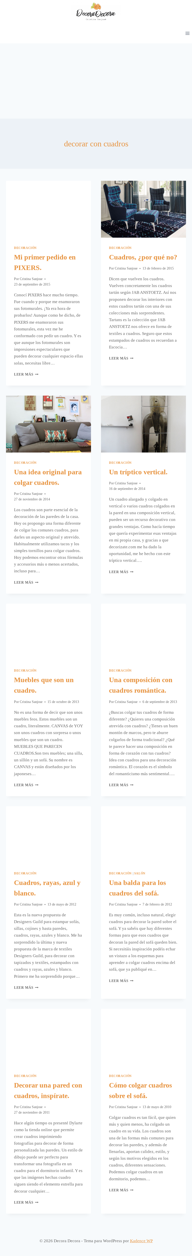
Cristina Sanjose (31, 279)
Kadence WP (141, 1240)
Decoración (25, 248)
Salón (140, 873)
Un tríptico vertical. (138, 472)
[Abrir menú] (187, 33)
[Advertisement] (96, 81)
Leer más (26, 374)
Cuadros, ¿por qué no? (143, 257)
